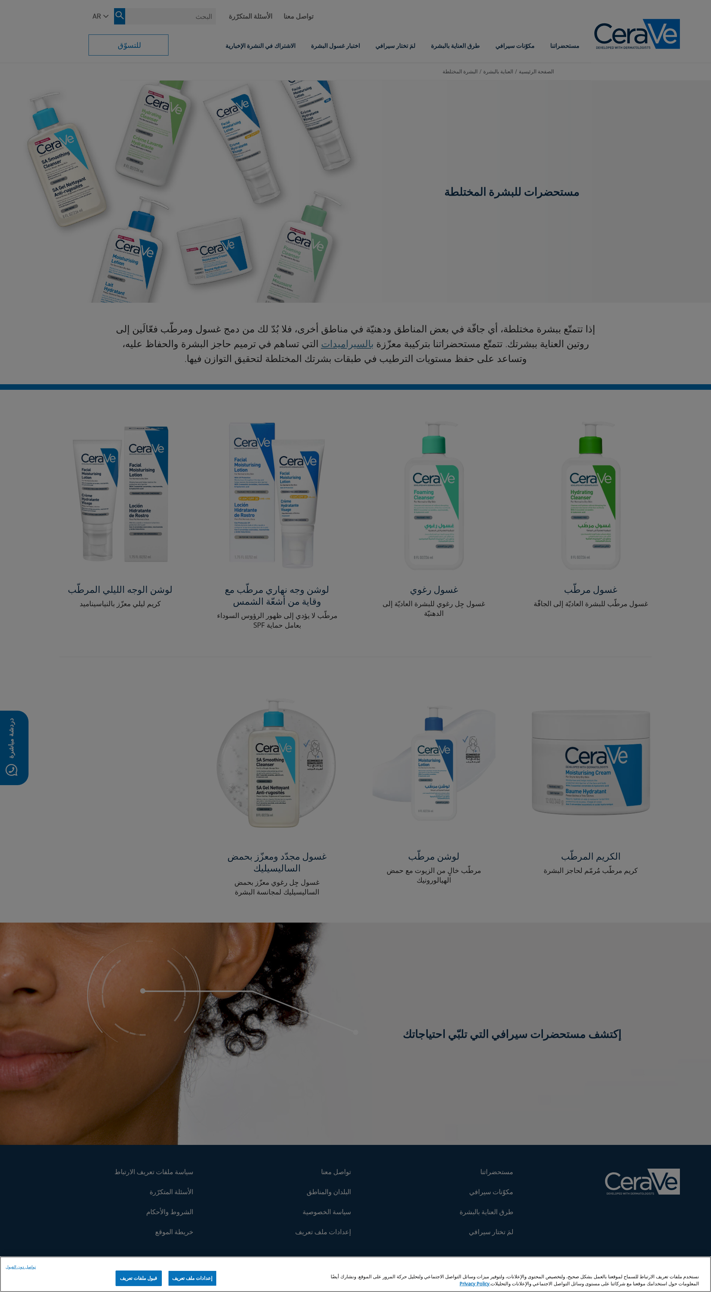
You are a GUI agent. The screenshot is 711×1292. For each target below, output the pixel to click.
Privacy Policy (475, 1284)
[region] (355, 1274)
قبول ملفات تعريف (138, 1278)
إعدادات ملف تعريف (192, 1278)
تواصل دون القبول (21, 1266)
